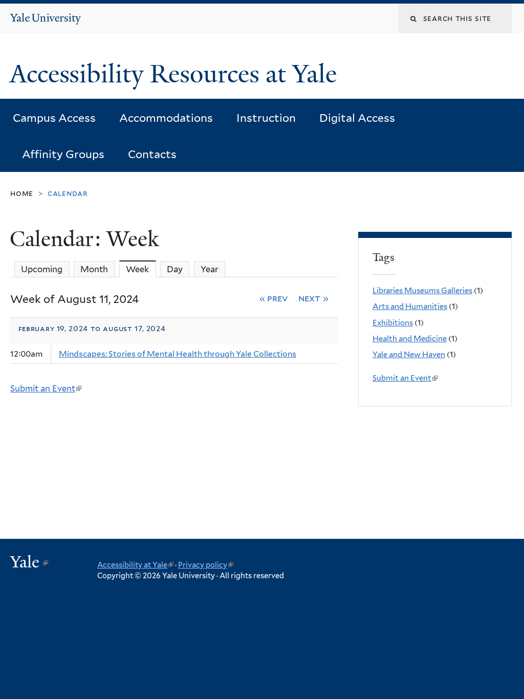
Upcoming (41, 269)
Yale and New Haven (409, 354)
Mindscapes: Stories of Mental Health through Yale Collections (177, 354)
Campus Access (54, 118)
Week (141, 269)
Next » (313, 298)
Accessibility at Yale (135, 564)
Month (94, 269)
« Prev (274, 298)
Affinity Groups (63, 154)
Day (175, 269)
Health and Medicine (410, 338)
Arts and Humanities (410, 306)
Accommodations (166, 118)
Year (210, 269)
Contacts (152, 154)
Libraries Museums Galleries (422, 290)
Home (21, 193)
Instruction (266, 118)
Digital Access (357, 118)
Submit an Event (45, 388)
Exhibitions (393, 322)
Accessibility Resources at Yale (176, 74)
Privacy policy (205, 564)
